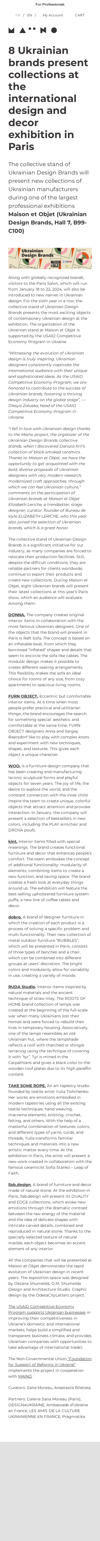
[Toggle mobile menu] (89, 30)
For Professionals (50, 4)
